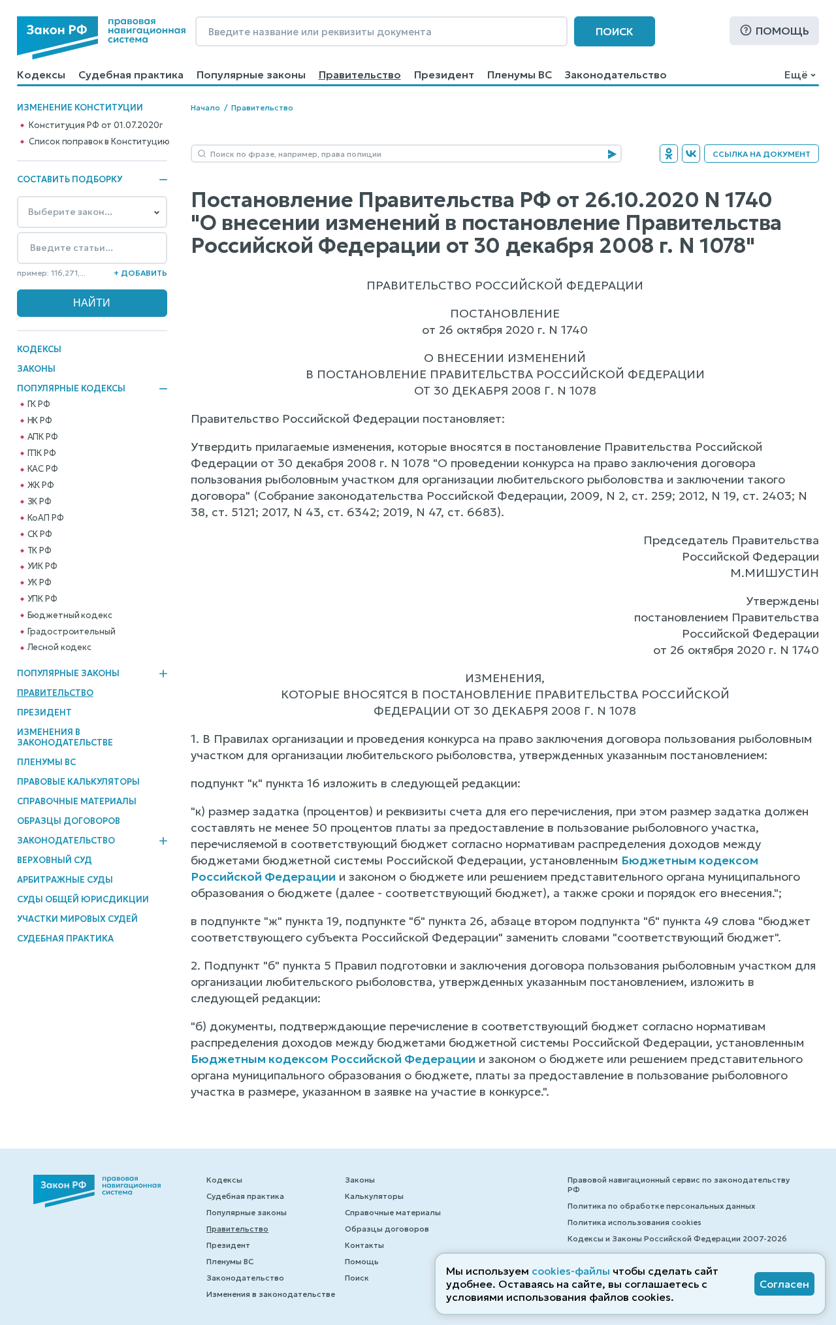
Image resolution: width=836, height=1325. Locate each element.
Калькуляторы (374, 1196)
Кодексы (41, 74)
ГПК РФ (41, 453)
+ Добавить (140, 273)
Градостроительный (71, 632)
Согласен (784, 1283)
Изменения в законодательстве (65, 737)
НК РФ (39, 421)
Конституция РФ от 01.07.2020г (95, 125)
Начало (205, 107)
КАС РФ (42, 469)
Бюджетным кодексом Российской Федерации (333, 1058)
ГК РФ (38, 404)
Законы (36, 368)
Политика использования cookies (634, 1222)
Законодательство (616, 74)
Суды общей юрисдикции (83, 899)
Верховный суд (54, 860)
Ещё (795, 74)
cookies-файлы (571, 1270)
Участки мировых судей (77, 918)
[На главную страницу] (101, 37)
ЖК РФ (40, 485)
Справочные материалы (77, 801)
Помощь (782, 30)
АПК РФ (42, 437)
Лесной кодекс (59, 647)
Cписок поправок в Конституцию (99, 142)
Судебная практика (131, 74)
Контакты (364, 1245)
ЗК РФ (39, 502)
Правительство (360, 74)
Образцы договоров (68, 820)
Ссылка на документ (762, 154)
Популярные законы (251, 74)
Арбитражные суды (65, 879)
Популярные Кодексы (71, 389)
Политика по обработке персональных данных (661, 1206)
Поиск (615, 31)
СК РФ (39, 534)
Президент (444, 74)
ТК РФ (39, 551)
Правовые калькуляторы (78, 781)
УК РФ (39, 583)
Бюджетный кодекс (69, 615)
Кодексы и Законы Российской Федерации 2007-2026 (677, 1238)
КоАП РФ (45, 518)
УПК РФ (42, 599)
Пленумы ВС (519, 74)
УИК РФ (42, 566)
